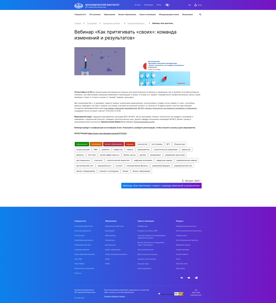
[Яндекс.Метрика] (166, 294)
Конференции (142, 226)
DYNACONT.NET (196, 295)
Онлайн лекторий (182, 250)
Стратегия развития (81, 250)
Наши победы (79, 264)
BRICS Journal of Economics (147, 254)
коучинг (119, 166)
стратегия (98, 160)
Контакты (77, 273)
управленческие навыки (186, 160)
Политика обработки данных (114, 296)
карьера (129, 144)
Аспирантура (110, 240)
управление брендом (161, 166)
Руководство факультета (83, 226)
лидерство (118, 149)
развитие (106, 149)
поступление (156, 144)
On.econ (138, 5)
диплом (143, 155)
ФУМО (107, 259)
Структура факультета (82, 231)
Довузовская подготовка (114, 226)
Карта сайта (180, 268)
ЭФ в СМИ (78, 259)
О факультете (80, 14)
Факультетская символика (84, 268)
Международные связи (169, 14)
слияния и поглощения (109, 171)
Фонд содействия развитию (84, 254)
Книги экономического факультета (189, 231)
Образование (109, 14)
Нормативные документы (83, 240)
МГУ (168, 144)
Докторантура (110, 245)
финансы (80, 155)
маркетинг (186, 149)
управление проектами (175, 155)
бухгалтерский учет (84, 166)
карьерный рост (105, 166)
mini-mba (92, 155)
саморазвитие (143, 149)
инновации (96, 144)
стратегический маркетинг (118, 160)
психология (142, 144)
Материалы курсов (183, 245)
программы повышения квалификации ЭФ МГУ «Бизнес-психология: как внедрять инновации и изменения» (150, 108)
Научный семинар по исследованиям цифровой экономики (151, 237)
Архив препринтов (144, 268)
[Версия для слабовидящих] (167, 5)
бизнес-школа (130, 155)
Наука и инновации (147, 14)
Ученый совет (79, 235)
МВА (96, 149)
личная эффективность (109, 155)
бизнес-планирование (85, 171)
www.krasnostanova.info (144, 122)
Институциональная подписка (187, 240)
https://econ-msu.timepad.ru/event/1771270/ (107, 133)
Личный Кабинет (182, 254)
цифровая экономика (143, 160)
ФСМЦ (107, 264)
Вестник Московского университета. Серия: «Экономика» (151, 244)
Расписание (148, 5)
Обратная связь (182, 264)
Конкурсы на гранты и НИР (148, 231)
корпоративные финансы (137, 166)
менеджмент (155, 155)
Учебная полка (181, 235)
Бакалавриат (110, 231)
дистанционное (83, 160)
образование (81, 144)
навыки (130, 149)
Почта (159, 5)
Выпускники (187, 14)
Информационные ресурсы (186, 226)
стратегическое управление (166, 149)
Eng (189, 5)
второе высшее (83, 149)
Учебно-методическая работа (116, 254)
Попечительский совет (82, 245)
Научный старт (143, 264)
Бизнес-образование (127, 14)
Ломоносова (179, 144)
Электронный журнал (146, 250)
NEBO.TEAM (196, 292)
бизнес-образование (141, 171)
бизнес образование (113, 144)
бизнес (126, 171)
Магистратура (110, 235)
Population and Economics (147, 259)
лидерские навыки (164, 160)
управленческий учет (183, 166)
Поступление (95, 14)
